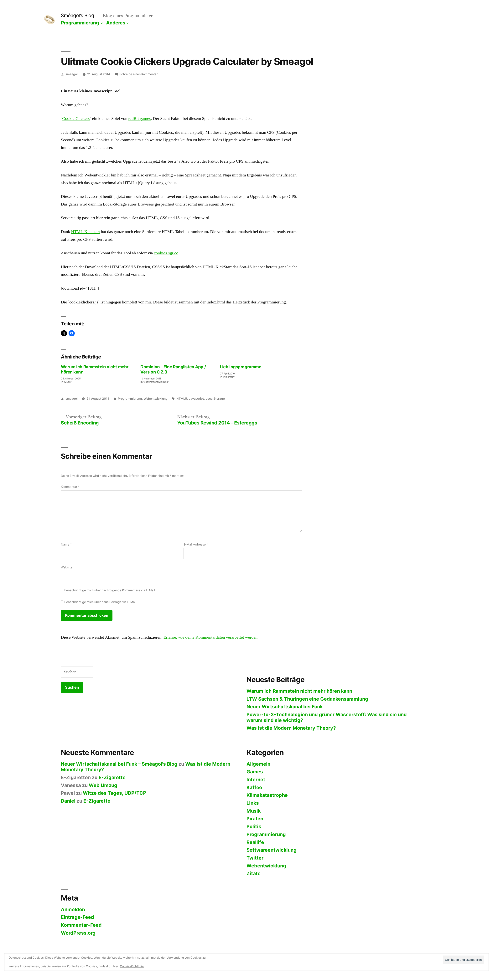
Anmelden (73, 909)
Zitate (253, 873)
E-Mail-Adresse (196, 544)
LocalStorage (215, 398)
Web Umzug (103, 785)
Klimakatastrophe (267, 795)
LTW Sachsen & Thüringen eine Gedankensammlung (307, 699)
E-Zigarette (112, 777)
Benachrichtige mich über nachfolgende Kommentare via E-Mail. (110, 590)
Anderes (115, 23)
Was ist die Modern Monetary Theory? (291, 728)
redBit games (139, 118)
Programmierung (80, 23)
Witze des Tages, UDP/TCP (114, 793)
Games (254, 771)
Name (66, 544)
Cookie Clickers (76, 118)
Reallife (255, 842)
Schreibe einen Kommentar (138, 74)
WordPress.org (78, 933)
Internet (255, 779)
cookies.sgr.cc (166, 253)
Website (66, 567)
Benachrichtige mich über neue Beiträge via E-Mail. (100, 602)
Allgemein (258, 764)
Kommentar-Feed (81, 925)
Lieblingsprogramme (240, 366)
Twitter (254, 858)
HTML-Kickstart (85, 231)
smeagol (71, 74)
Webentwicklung (156, 398)
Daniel (68, 801)
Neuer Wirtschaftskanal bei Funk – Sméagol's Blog (119, 764)
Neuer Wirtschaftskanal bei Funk (284, 706)
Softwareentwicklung (271, 850)
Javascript (196, 398)
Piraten (254, 818)
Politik (253, 826)
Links (252, 803)
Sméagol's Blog (77, 15)
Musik (253, 811)
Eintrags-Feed (77, 917)
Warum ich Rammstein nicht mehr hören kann (299, 691)
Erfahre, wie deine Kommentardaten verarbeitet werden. (211, 637)
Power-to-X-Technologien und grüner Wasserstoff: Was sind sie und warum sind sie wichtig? (326, 717)
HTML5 (181, 398)
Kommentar (70, 487)
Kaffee (254, 787)
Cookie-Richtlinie (132, 966)
